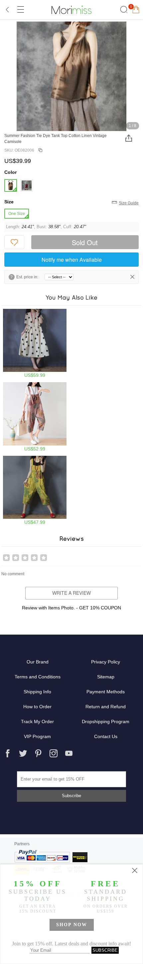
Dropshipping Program (105, 721)
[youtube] (69, 753)
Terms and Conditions (38, 676)
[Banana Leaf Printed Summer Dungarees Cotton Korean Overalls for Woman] (35, 490)
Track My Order (37, 721)
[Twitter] (23, 753)
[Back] (7, 10)
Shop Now (71, 924)
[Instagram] (53, 753)
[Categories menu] (20, 10)
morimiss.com (71, 9)
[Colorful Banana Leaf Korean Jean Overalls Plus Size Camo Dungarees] (35, 417)
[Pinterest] (38, 753)
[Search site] (123, 10)
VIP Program (37, 736)
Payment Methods (105, 691)
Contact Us (105, 736)
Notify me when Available (72, 259)
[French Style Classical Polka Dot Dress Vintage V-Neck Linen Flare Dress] (35, 344)
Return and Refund (105, 706)
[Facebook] (7, 753)
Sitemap (105, 676)
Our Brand (38, 661)
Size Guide (129, 203)
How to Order (37, 706)
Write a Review (71, 592)
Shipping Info (37, 691)
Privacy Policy (105, 661)
